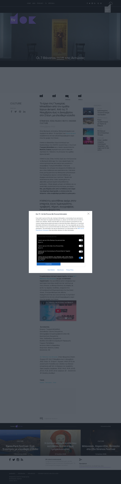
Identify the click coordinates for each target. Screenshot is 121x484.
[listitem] (60, 236)
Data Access (60, 270)
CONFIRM (49, 264)
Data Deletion (51, 270)
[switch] (81, 240)
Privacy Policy (69, 270)
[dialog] (60, 242)
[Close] (89, 214)
